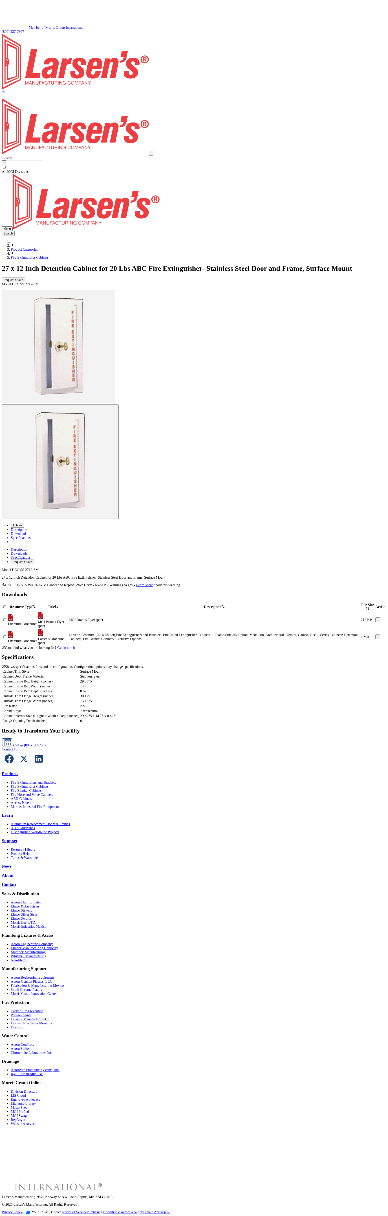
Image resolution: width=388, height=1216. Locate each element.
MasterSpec (19, 1107)
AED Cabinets (21, 798)
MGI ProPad (20, 1111)
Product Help (20, 853)
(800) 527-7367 (13, 31)
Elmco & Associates (25, 906)
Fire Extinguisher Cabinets (29, 257)
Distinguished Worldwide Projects (35, 832)
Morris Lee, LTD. (23, 922)
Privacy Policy (12, 1212)
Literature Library (23, 1103)
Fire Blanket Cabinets (26, 790)
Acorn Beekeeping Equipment (32, 977)
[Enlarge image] (3, 289)
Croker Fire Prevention (27, 1011)
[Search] (4, 162)
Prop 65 (164, 1212)
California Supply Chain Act (139, 1212)
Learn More (144, 585)
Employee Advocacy (25, 1099)
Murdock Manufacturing (28, 952)
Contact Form (11, 749)
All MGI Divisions (15, 171)
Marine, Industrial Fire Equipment (35, 807)
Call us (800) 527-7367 (29, 745)
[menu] (194, 555)
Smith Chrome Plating (26, 989)
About (7, 875)
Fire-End (17, 1027)
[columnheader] (22, 607)
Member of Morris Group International (56, 27)
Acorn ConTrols (22, 1044)
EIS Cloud (18, 1095)
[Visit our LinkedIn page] (38, 765)
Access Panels (21, 803)
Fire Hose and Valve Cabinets (32, 794)
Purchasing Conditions (103, 1212)
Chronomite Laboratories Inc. (32, 1052)
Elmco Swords (21, 918)
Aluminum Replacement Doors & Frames (40, 824)
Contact (9, 884)
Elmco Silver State (24, 914)
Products (10, 773)
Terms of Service (75, 1212)
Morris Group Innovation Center (34, 993)
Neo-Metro (18, 960)
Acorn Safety (20, 1048)
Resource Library (23, 849)
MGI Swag (19, 1116)
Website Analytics (23, 1124)
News (6, 866)
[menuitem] (19, 529)
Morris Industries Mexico (28, 926)
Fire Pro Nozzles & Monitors (31, 1023)
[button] (3, 92)
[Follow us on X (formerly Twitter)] (24, 765)
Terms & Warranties (25, 858)
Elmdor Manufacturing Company (34, 948)
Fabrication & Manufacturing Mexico (37, 985)
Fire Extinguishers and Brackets (33, 782)
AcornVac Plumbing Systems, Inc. (35, 1070)
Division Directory (24, 1091)
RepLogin (18, 1120)
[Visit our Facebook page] (9, 765)
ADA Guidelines (23, 828)
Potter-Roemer (21, 1015)
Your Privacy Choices (47, 1212)
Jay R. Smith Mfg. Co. (27, 1074)
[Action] (377, 619)
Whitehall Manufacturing (28, 956)
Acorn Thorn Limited (26, 902)
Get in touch (66, 648)
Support (9, 840)
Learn (7, 815)
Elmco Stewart (21, 910)
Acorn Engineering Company (32, 944)
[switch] (4, 167)
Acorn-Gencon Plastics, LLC (31, 981)
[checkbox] (194, 167)
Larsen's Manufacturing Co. (30, 1019)
